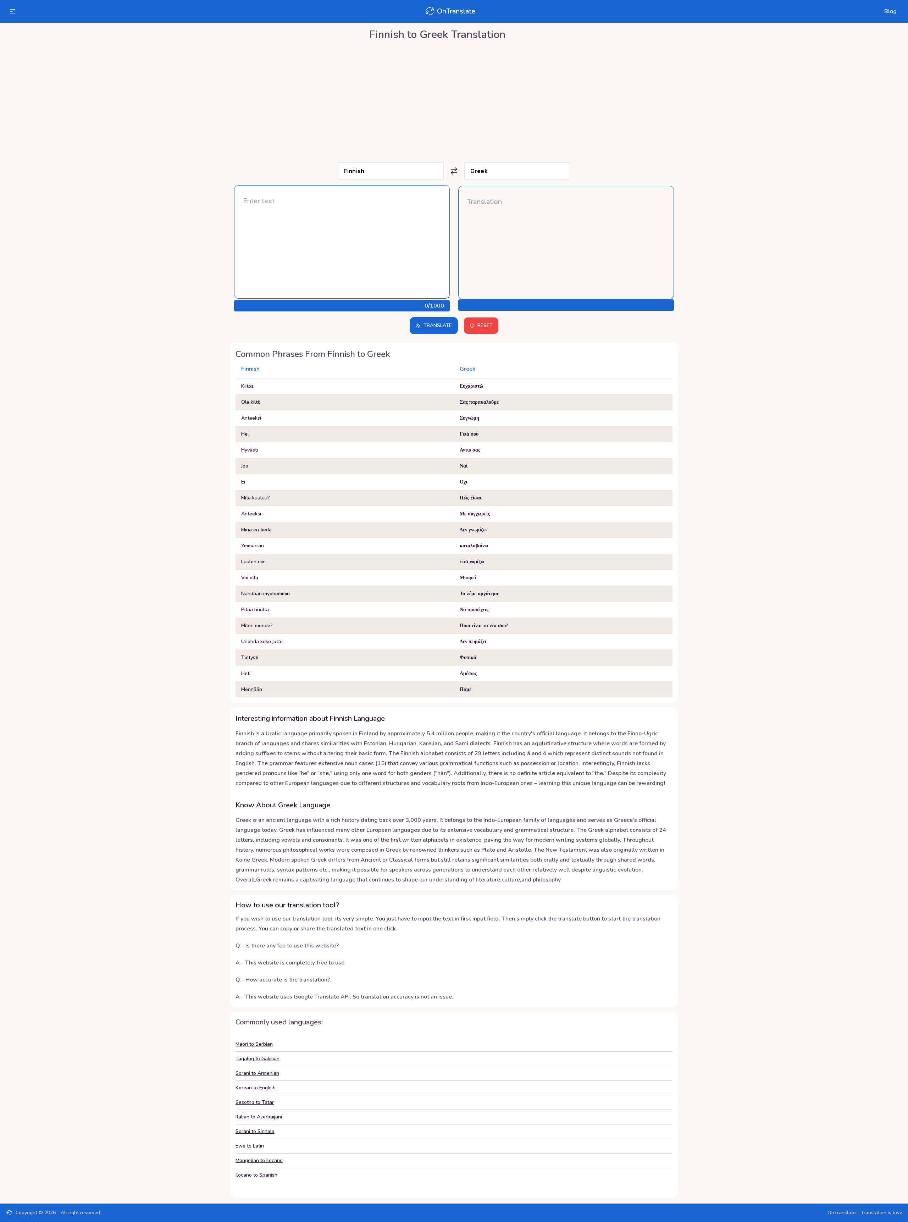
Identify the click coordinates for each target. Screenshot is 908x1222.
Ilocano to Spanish (256, 1175)
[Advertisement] (454, 99)
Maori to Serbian (254, 1044)
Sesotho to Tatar (255, 1102)
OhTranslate (456, 11)
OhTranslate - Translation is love (864, 1212)
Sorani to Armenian (257, 1073)
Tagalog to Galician (257, 1058)
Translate (437, 325)
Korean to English (256, 1087)
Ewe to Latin (250, 1146)
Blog (890, 11)
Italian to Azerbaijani (259, 1116)
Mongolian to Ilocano (259, 1160)
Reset (485, 325)
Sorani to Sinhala (255, 1131)
